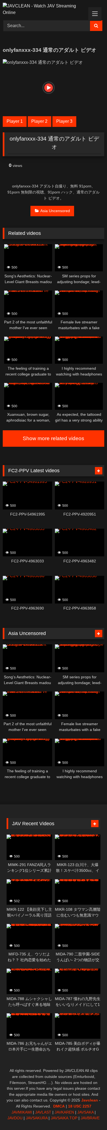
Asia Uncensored (55, 211)
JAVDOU (14, 1118)
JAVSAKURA (36, 1118)
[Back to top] (90, 1113)
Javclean (89, 1100)
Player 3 (64, 121)
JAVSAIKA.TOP (64, 1118)
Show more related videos (53, 438)
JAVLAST (43, 1112)
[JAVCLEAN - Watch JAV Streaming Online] (44, 9)
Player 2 (39, 121)
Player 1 (15, 121)
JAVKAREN (64, 1112)
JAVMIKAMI (22, 1112)
